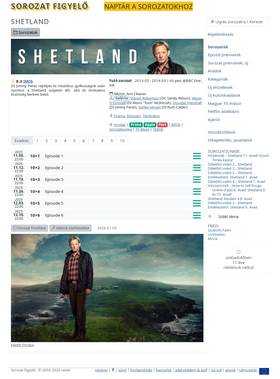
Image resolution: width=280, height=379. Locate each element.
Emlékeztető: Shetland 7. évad (232, 177)
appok (230, 370)
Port (162, 124)
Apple (150, 124)
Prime (136, 124)
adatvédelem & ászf (191, 370)
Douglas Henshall (187, 102)
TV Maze (142, 129)
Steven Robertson (144, 98)
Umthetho (216, 234)
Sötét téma (228, 216)
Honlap (120, 124)
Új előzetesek (220, 87)
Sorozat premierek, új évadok (228, 67)
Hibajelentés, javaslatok (230, 140)
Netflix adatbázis (223, 111)
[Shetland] (107, 56)
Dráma (119, 115)
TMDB (158, 129)
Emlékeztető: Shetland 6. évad (232, 207)
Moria (212, 238)
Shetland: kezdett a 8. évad (230, 198)
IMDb (28, 81)
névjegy (101, 370)
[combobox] (238, 21)
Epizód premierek (224, 55)
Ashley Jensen (149, 107)
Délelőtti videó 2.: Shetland (230, 164)
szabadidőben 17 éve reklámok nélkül (238, 262)
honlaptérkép (141, 370)
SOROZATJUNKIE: (224, 151)
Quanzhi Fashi (219, 230)
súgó (122, 370)
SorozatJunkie (120, 129)
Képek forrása (22, 344)
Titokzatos (151, 115)
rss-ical (216, 370)
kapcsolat (163, 370)
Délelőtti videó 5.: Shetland (230, 172)
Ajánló (214, 119)
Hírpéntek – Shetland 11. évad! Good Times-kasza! (238, 157)
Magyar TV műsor (224, 103)
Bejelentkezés (221, 34)
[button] (123, 155)
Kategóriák (218, 79)
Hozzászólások (221, 132)
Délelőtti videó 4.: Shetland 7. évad (236, 181)
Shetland (30, 21)
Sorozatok (27, 32)
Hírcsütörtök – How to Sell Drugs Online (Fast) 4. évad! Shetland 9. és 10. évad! (237, 190)
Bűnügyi (134, 115)
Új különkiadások (224, 95)
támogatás (248, 370)
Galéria (121, 98)
